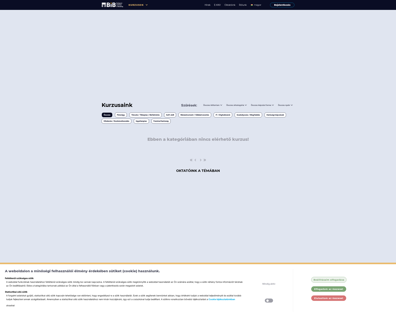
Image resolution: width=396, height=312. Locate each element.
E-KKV (217, 5)
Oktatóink (229, 5)
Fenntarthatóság (161, 121)
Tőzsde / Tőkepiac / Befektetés (145, 115)
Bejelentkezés (282, 5)
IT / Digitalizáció (223, 115)
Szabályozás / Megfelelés (248, 115)
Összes (107, 115)
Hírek (207, 5)
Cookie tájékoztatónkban (222, 299)
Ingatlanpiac (141, 121)
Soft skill (170, 115)
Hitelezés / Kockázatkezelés (116, 121)
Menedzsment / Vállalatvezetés (195, 115)
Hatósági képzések (275, 115)
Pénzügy (121, 115)
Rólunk (243, 5)
